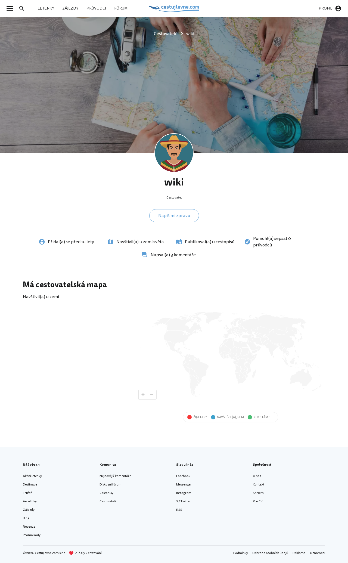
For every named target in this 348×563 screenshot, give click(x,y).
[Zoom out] (151, 394)
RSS (179, 510)
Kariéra (258, 493)
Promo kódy (32, 535)
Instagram (183, 493)
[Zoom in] (143, 394)
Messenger (184, 484)
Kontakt (258, 484)
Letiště (27, 493)
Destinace (30, 484)
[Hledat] (23, 8)
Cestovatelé (108, 501)
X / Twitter (183, 501)
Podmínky (240, 553)
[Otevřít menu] (11, 8)
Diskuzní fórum (111, 484)
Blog (26, 518)
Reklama (299, 553)
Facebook (183, 476)
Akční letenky (32, 476)
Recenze (29, 526)
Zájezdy (29, 510)
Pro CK (258, 501)
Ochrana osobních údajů (270, 553)
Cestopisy (106, 493)
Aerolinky (30, 501)
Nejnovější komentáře (115, 476)
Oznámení (317, 553)
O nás (257, 476)
